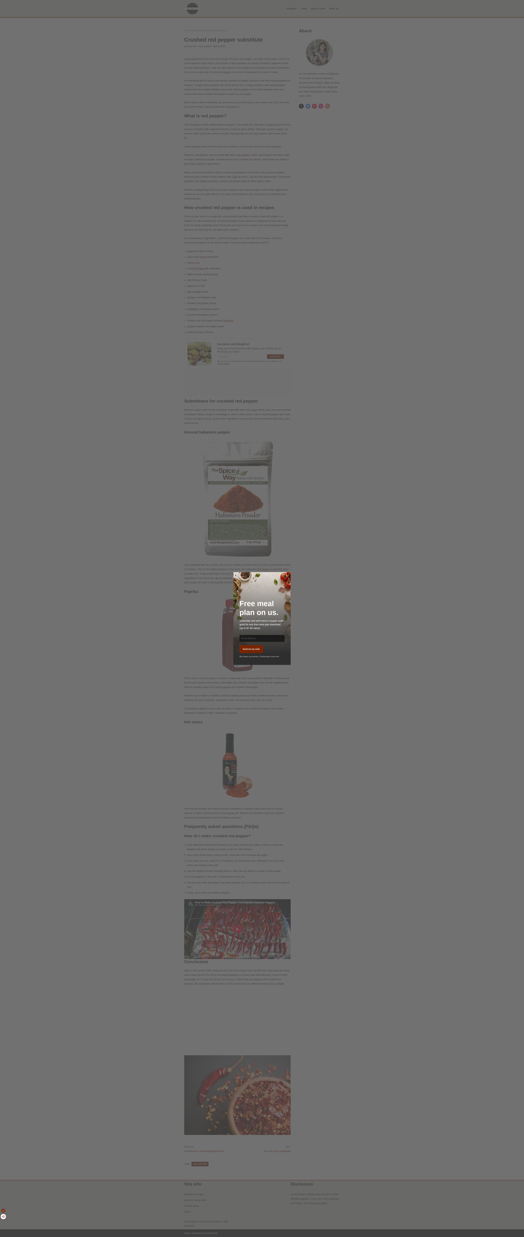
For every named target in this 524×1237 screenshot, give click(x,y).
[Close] (287, 576)
